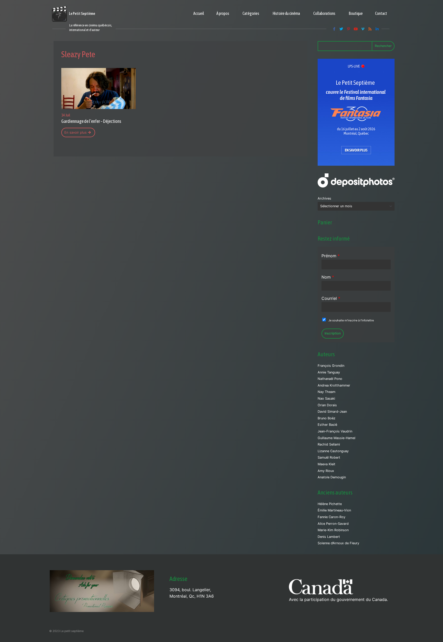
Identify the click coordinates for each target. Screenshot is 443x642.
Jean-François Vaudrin (335, 431)
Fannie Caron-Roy (331, 517)
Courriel (330, 298)
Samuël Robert (329, 457)
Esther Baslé (327, 425)
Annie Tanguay (329, 372)
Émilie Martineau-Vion (334, 510)
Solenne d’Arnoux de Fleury (338, 543)
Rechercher (383, 46)
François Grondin (331, 366)
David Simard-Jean (332, 411)
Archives (324, 198)
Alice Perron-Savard (333, 524)
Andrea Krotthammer (334, 385)
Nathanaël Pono (330, 379)
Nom (327, 277)
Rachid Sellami (329, 444)
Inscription (333, 333)
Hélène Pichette (330, 504)
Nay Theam (326, 392)
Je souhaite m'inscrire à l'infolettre (351, 320)
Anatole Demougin (332, 477)
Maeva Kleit (326, 464)
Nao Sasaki (326, 398)
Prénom (330, 255)
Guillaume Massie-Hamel (336, 438)
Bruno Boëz (326, 418)
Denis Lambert (329, 537)
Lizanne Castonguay (333, 451)
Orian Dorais (327, 405)
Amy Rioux (326, 471)
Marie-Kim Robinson (333, 530)
